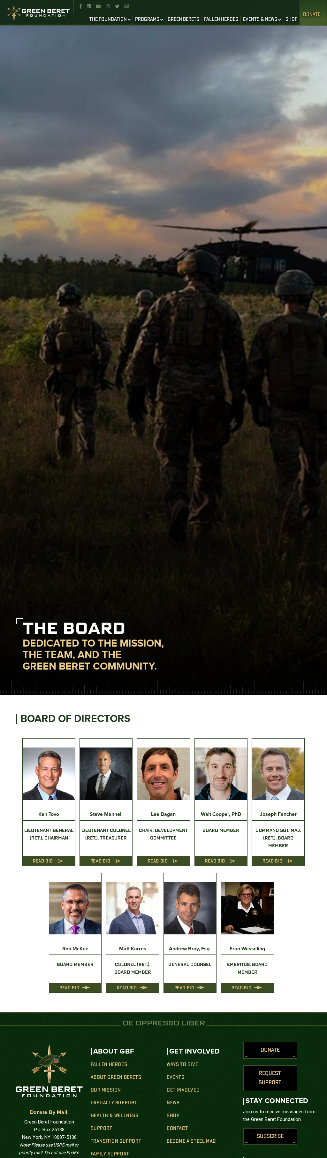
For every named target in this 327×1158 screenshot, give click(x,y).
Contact (177, 1128)
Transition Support (116, 1141)
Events (176, 1077)
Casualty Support (114, 1103)
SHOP (291, 19)
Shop (173, 1115)
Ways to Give (182, 1064)
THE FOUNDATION (108, 19)
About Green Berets (116, 1077)
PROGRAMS (147, 19)
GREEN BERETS (183, 19)
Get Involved (183, 1090)
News (173, 1103)
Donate (311, 14)
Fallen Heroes (109, 1064)
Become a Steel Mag (191, 1141)
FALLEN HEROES (221, 19)
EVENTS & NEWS (260, 19)
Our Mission (106, 1090)
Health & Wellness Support (115, 1122)
